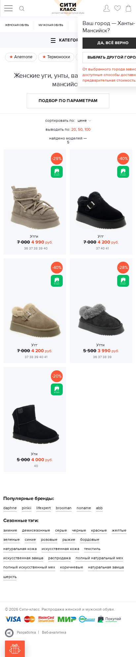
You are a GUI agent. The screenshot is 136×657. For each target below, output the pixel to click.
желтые (119, 530)
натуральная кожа (20, 548)
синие (30, 539)
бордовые (89, 539)
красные (99, 530)
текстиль (92, 548)
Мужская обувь (51, 25)
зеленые (11, 539)
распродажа (59, 558)
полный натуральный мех (99, 558)
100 (87, 129)
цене (82, 120)
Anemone (22, 57)
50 (80, 129)
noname (84, 508)
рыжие (68, 539)
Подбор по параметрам (68, 100)
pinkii (26, 508)
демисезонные (36, 530)
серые (61, 530)
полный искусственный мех (29, 567)
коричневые (71, 567)
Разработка (26, 632)
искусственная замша (23, 558)
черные (79, 530)
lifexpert (43, 508)
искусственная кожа (60, 548)
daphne (10, 508)
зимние (10, 530)
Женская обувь (17, 25)
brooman (64, 508)
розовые (49, 539)
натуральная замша (106, 567)
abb (99, 508)
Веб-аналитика (54, 632)
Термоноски (58, 57)
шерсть (10, 576)
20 (73, 129)
